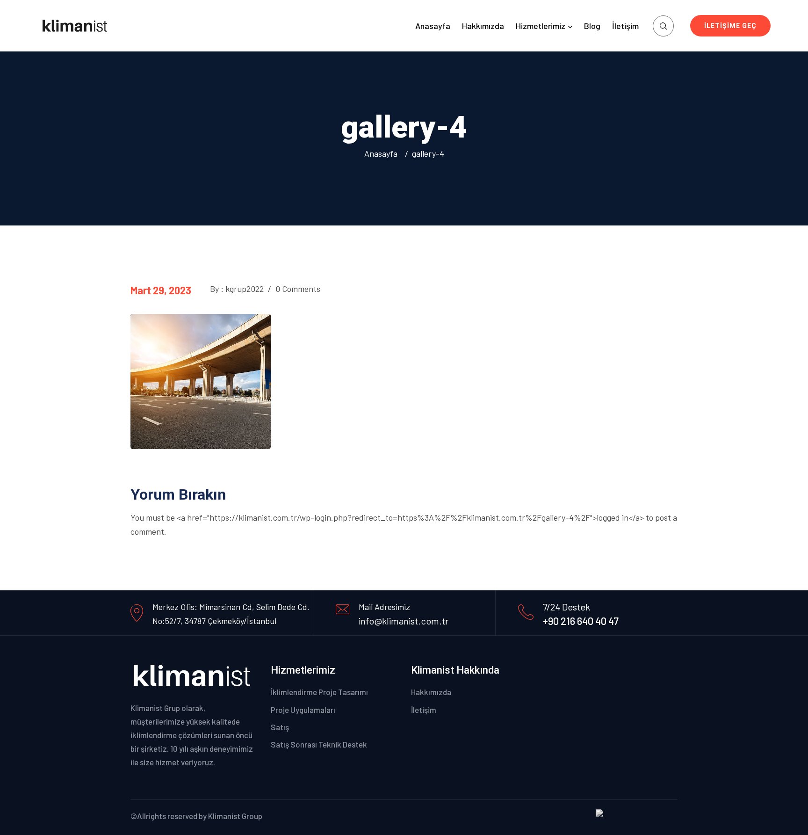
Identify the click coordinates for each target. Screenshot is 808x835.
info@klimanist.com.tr (403, 620)
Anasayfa (432, 26)
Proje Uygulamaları (303, 709)
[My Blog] (74, 25)
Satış (280, 727)
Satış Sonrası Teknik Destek (319, 744)
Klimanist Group (235, 815)
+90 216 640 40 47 (581, 621)
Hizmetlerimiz (540, 26)
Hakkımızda (483, 26)
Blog (592, 26)
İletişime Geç (730, 25)
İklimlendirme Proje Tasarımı (319, 692)
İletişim (625, 26)
